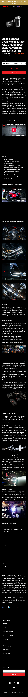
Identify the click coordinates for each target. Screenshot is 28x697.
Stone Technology (7, 649)
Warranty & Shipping (8, 635)
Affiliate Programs (7, 657)
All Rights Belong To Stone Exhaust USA (16, 692)
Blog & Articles (6, 653)
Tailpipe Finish (5, 60)
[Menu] (25, 6)
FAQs (4, 627)
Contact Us (5, 623)
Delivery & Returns (7, 639)
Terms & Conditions (8, 631)
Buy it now (14, 72)
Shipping (4, 56)
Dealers (5, 661)
